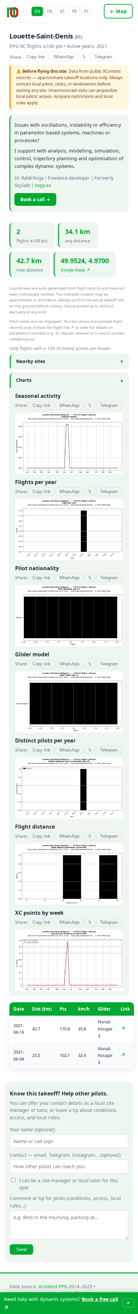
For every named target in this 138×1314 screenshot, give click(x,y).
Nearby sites (30, 361)
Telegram (103, 56)
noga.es (42, 185)
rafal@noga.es (21, 339)
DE (50, 11)
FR (74, 11)
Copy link (36, 56)
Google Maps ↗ (75, 270)
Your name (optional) (32, 1129)
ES (62, 11)
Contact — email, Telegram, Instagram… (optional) (65, 1155)
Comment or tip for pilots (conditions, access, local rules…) (65, 1202)
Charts (23, 380)
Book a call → (35, 199)
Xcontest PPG (53, 1286)
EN (37, 11)
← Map (118, 11)
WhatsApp (64, 56)
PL (86, 11)
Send (21, 1249)
